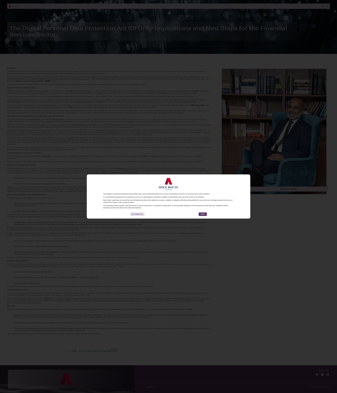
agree (202, 214)
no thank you (137, 214)
